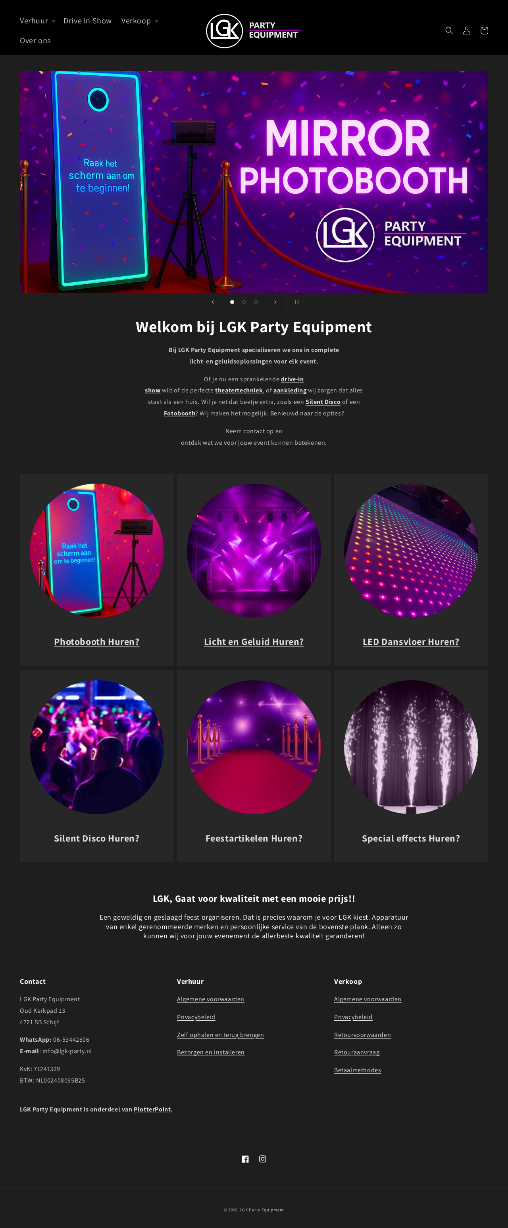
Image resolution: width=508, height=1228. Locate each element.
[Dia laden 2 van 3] (244, 302)
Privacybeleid (196, 1017)
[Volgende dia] (275, 302)
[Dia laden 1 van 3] (232, 302)
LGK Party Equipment (262, 1210)
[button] (37, 21)
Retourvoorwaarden (362, 1035)
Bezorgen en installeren (211, 1052)
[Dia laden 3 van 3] (256, 302)
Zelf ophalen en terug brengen (220, 1035)
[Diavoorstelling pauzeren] (295, 302)
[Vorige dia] (212, 302)
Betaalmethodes (357, 1070)
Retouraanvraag (356, 1052)
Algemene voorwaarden (210, 999)
